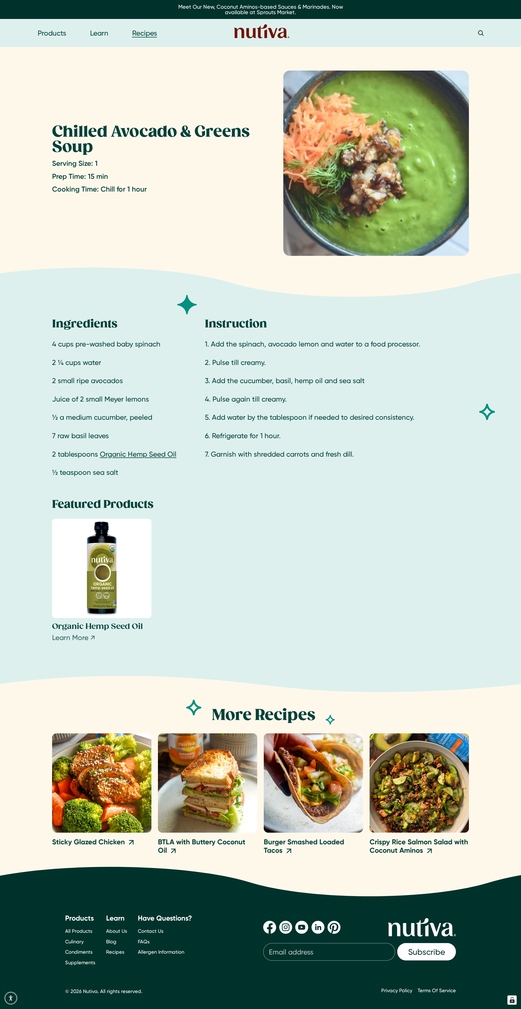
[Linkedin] (318, 927)
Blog (111, 941)
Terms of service (437, 990)
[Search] (481, 33)
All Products (78, 931)
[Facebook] (269, 927)
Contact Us (150, 931)
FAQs (144, 941)
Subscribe (426, 952)
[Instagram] (285, 927)
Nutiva (90, 991)
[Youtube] (301, 927)
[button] (10, 998)
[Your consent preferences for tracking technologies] (512, 1000)
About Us (116, 931)
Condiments (79, 952)
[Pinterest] (334, 927)
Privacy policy (396, 990)
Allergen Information (161, 952)
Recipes (115, 952)
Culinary (74, 941)
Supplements (80, 962)
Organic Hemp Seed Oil (138, 454)
